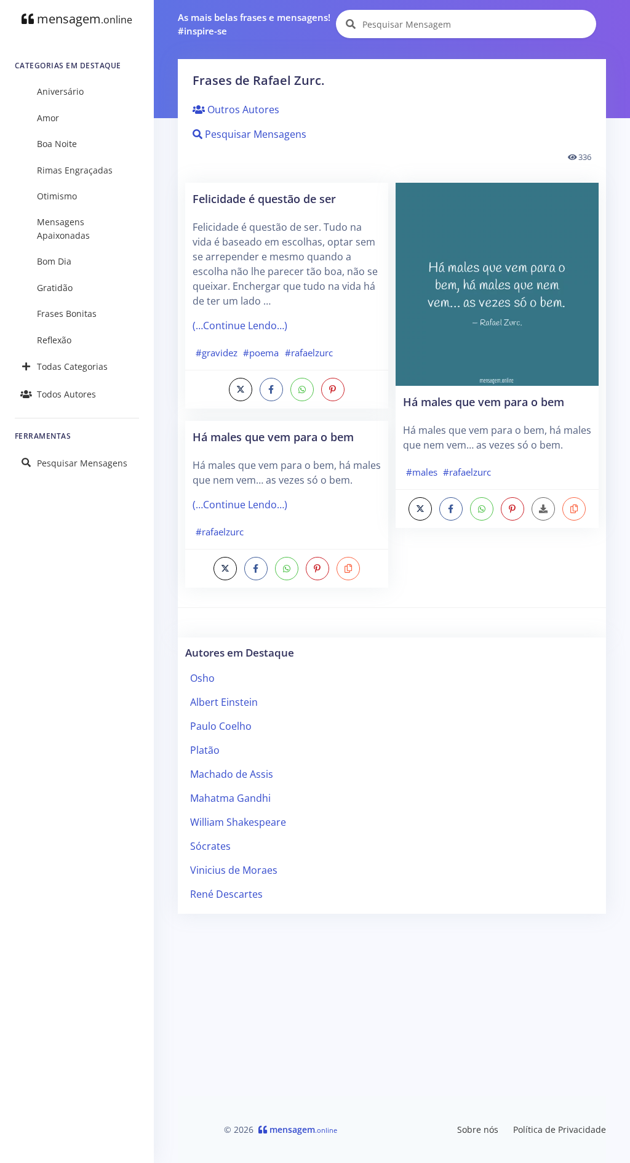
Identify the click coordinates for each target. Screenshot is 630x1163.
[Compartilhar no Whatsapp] (302, 389)
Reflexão (54, 340)
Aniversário (60, 91)
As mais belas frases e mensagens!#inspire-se (254, 24)
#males (421, 472)
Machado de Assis (231, 774)
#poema (261, 352)
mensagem (83, 18)
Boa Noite (57, 144)
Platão (205, 750)
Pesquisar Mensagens (82, 463)
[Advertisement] (392, 1010)
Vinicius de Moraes (233, 870)
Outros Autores (242, 109)
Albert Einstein (224, 702)
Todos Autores (66, 394)
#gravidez (216, 352)
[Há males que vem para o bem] (497, 283)
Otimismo (57, 196)
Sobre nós (477, 1129)
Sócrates (210, 846)
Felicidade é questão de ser (264, 198)
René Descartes (226, 894)
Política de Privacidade (559, 1129)
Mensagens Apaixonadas (63, 228)
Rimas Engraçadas (75, 170)
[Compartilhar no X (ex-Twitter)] (240, 389)
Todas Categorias (72, 366)
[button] (348, 568)
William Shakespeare (238, 822)
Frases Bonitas (67, 313)
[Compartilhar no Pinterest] (333, 389)
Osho (202, 678)
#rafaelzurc (309, 352)
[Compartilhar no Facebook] (271, 389)
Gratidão (55, 288)
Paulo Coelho (221, 726)
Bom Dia (54, 261)
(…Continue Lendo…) (240, 325)
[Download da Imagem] (543, 509)
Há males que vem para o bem (273, 436)
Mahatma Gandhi (230, 798)
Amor (48, 118)
